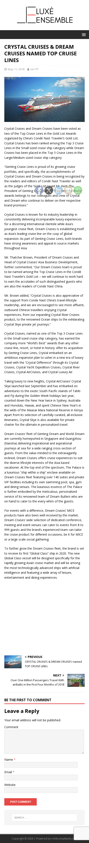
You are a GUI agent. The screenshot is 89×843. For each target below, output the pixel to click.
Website (10, 785)
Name (9, 759)
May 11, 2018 (16, 69)
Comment (11, 727)
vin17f (34, 69)
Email (8, 772)
